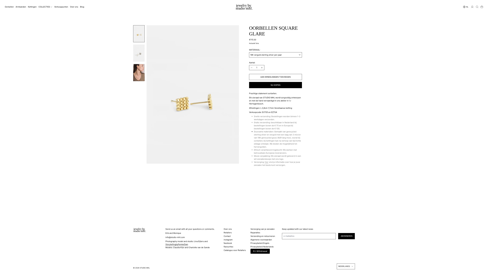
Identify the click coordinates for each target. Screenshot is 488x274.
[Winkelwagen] (481, 6)
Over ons (74, 7)
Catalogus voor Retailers (235, 250)
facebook (228, 243)
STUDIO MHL (145, 268)
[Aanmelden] (472, 6)
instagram (228, 239)
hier (266, 162)
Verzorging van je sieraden (262, 229)
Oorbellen (9, 7)
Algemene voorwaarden (261, 239)
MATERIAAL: (254, 50)
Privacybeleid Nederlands (262, 246)
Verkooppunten (61, 7)
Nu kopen (275, 85)
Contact (227, 236)
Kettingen (32, 7)
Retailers (228, 232)
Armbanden (21, 7)
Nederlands (344, 266)
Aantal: (252, 62)
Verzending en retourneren (262, 236)
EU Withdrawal (260, 251)
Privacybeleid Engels (259, 243)
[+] (262, 67)
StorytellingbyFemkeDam (176, 244)
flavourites (228, 246)
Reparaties (255, 232)
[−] (251, 67)
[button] (477, 6)
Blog (82, 7)
